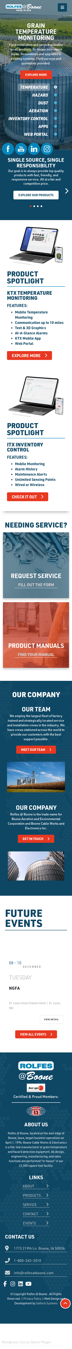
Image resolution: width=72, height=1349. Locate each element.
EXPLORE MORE (36, 75)
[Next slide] (66, 190)
